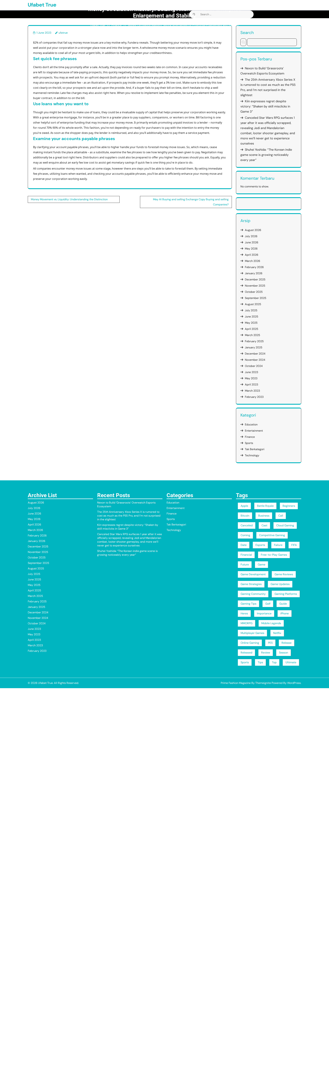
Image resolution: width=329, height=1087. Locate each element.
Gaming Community (253, 594)
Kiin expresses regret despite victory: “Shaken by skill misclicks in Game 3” (265, 106)
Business (263, 515)
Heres (244, 613)
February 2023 (254, 397)
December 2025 (255, 279)
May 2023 (251, 378)
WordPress (294, 683)
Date (244, 545)
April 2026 (251, 255)
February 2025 (254, 341)
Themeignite (263, 683)
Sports (249, 443)
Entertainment (254, 430)
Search (247, 32)
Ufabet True (42, 4)
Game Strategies (251, 584)
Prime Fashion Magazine (236, 683)
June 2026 (251, 242)
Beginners (289, 506)
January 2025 (253, 347)
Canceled (247, 525)
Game (261, 564)
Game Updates (280, 584)
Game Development (253, 574)
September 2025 (255, 298)
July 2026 (251, 236)
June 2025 (251, 316)
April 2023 (251, 384)
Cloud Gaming (285, 525)
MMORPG (246, 623)
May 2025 (251, 323)
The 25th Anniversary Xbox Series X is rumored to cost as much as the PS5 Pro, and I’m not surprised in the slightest (128, 515)
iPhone (284, 613)
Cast (264, 525)
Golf (267, 603)
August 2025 (253, 304)
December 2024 (255, 353)
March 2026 (252, 261)
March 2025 (252, 335)
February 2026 (254, 267)
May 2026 (251, 248)
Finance (116, 25)
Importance (264, 613)
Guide (283, 603)
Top (274, 662)
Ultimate (290, 662)
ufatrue (63, 32)
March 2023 (252, 390)
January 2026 (253, 273)
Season (283, 652)
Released (246, 652)
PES (270, 643)
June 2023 (251, 372)
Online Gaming (250, 643)
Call (280, 515)
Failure (278, 545)
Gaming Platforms (286, 594)
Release (286, 643)
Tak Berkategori (254, 449)
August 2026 (253, 230)
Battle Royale (265, 506)
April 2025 (251, 329)
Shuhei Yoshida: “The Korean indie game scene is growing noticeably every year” (266, 155)
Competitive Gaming (272, 535)
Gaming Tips (248, 603)
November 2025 (255, 285)
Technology (252, 455)
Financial (246, 555)
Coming (245, 535)
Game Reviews (284, 574)
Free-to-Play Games (274, 555)
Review (265, 652)
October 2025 (254, 292)
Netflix (277, 633)
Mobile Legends (271, 623)
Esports (260, 545)
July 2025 (251, 310)
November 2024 (255, 360)
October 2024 (254, 366)
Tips (260, 662)
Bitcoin (245, 515)
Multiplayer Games (252, 633)
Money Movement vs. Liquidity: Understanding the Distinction (69, 199)
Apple (244, 506)
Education (251, 424)
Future (245, 564)
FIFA (294, 545)
